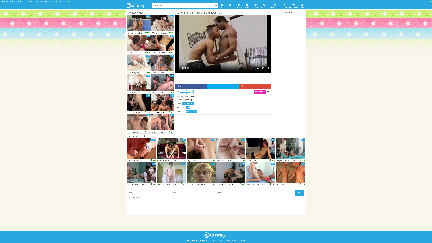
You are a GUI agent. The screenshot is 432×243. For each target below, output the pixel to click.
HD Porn (284, 7)
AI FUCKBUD (293, 7)
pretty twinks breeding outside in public (201, 184)
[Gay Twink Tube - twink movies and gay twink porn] (138, 5)
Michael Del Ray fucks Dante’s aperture (166, 132)
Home (222, 7)
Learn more (67, 1)
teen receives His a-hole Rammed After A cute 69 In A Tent (178, 160)
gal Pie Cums (251, 160)
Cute (188, 107)
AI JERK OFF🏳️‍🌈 (274, 7)
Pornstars (247, 7)
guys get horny (133, 132)
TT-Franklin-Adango (159, 33)
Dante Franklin (191, 111)
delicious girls (281, 184)
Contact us (205, 240)
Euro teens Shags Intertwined (138, 160)
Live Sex (264, 7)
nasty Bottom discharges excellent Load (231, 160)
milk (192, 103)
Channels (239, 7)
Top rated (255, 7)
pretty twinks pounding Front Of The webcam (144, 184)
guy (184, 103)
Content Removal (230, 240)
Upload (302, 7)
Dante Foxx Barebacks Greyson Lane (165, 73)
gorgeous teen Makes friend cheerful (289, 160)
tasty (187, 103)
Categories (229, 7)
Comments (261, 92)
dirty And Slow (192, 160)
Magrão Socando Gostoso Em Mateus (261, 184)
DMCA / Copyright (193, 240)
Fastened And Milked (159, 53)
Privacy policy (217, 240)
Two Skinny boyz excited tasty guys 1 (141, 73)
